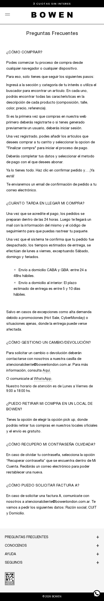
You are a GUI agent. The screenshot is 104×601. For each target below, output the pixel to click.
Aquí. (47, 371)
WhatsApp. (43, 379)
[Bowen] (52, 15)
